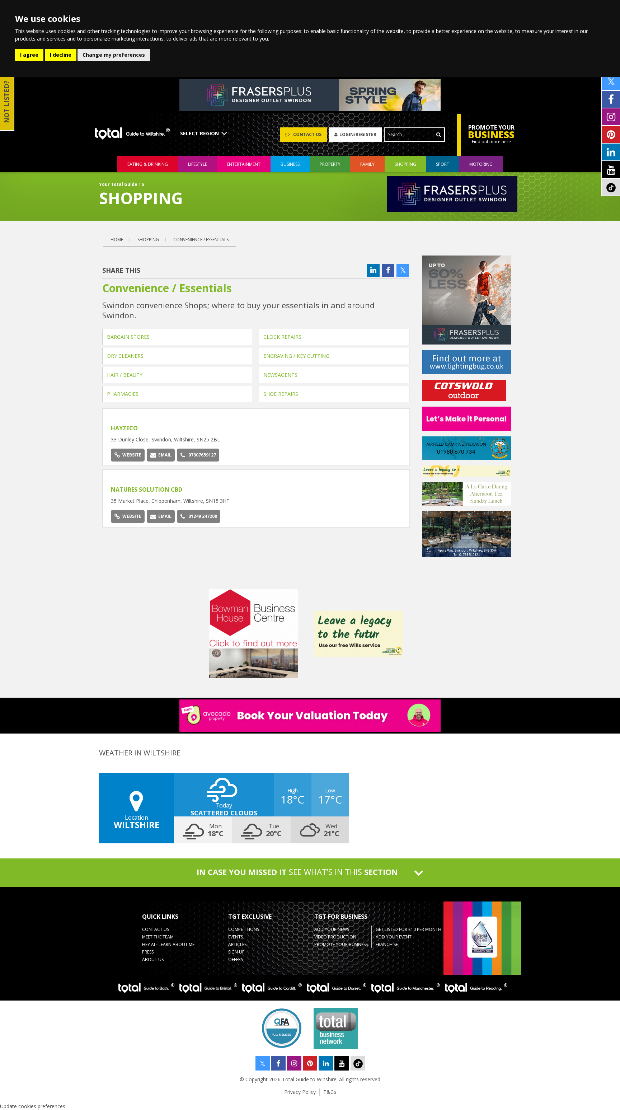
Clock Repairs (282, 336)
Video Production (335, 937)
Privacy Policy (300, 1091)
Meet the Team (158, 937)
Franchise (387, 944)
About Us (153, 959)
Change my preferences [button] (114, 54)
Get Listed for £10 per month (408, 929)
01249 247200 (202, 516)
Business (290, 164)
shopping (405, 164)
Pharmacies (122, 393)
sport (442, 164)
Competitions (243, 929)
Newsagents (280, 374)
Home (117, 239)
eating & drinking (147, 164)
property (330, 164)
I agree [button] (29, 54)
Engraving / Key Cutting (296, 355)
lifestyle (197, 164)
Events (235, 937)
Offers (235, 959)
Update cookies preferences (32, 1106)
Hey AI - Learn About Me (168, 944)
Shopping (148, 239)
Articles (237, 944)
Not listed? (6, 101)
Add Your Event (394, 937)
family (367, 164)
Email (165, 455)
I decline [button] (60, 54)
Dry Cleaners (125, 355)
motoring (481, 164)
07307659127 (202, 455)
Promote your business (341, 944)
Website (131, 455)
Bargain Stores (128, 336)
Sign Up (236, 952)
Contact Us (155, 929)
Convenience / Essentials (201, 239)
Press (148, 952)
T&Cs (329, 1091)
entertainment (243, 164)
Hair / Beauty (124, 374)
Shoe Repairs (280, 393)
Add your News (331, 929)
